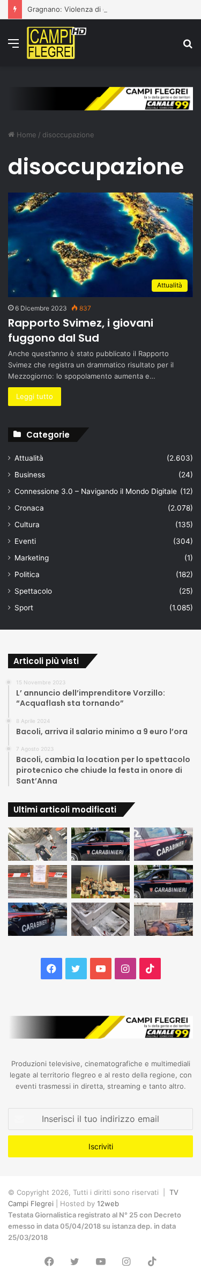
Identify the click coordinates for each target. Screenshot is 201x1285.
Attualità (28, 458)
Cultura (27, 524)
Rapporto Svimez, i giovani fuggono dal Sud (80, 330)
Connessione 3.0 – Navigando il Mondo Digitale (95, 491)
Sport (23, 607)
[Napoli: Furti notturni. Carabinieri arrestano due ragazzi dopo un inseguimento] (100, 844)
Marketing (31, 557)
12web (108, 1203)
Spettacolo (33, 591)
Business (29, 474)
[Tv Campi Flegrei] (56, 43)
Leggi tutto (34, 396)
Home (25, 134)
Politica (27, 574)
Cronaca (29, 508)
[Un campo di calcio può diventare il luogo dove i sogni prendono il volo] (100, 881)
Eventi (25, 541)
